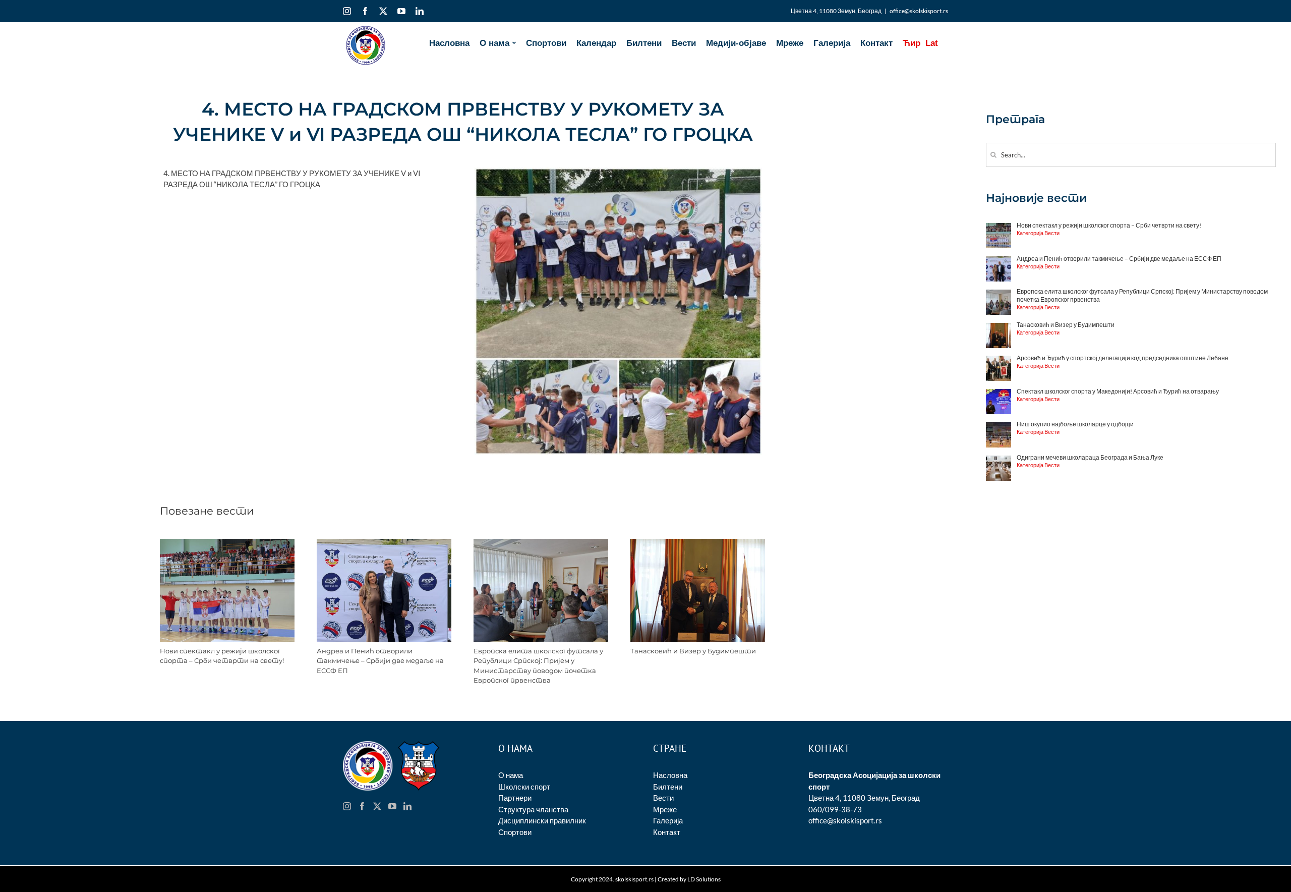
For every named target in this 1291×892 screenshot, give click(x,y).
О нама (510, 774)
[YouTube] (392, 806)
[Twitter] (377, 806)
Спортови (515, 832)
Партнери (515, 797)
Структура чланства (533, 809)
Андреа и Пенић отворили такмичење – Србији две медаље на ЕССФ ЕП (380, 661)
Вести (663, 797)
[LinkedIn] (407, 806)
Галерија (668, 820)
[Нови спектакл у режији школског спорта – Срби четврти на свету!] (227, 543)
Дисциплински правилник (542, 820)
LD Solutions (704, 879)
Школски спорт (524, 786)
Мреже (665, 809)
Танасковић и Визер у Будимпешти (693, 651)
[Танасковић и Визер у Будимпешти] (697, 543)
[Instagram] (347, 806)
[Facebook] (362, 806)
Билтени (667, 786)
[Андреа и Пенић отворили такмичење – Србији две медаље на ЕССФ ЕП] (384, 543)
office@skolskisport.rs (919, 11)
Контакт (666, 832)
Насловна (670, 774)
